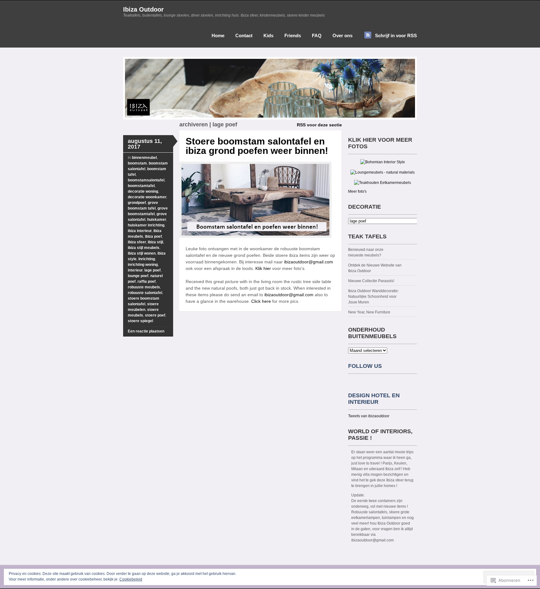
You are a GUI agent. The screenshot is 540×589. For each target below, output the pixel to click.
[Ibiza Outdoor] (270, 118)
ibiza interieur (140, 231)
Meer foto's (357, 191)
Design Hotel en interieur (374, 398)
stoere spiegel (140, 321)
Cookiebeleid (130, 579)
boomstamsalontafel (146, 180)
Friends (292, 35)
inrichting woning (143, 264)
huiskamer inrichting (146, 225)
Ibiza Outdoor (143, 9)
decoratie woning (143, 191)
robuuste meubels (144, 287)
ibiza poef (153, 236)
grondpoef (137, 203)
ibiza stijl (155, 242)
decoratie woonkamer (147, 197)
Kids (268, 35)
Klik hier (263, 268)
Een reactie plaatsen (146, 331)
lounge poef (138, 276)
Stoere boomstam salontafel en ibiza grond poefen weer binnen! (257, 146)
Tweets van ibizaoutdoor (368, 416)
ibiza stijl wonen (142, 253)
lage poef (152, 270)
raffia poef (147, 281)
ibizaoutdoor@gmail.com (308, 261)
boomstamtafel (141, 186)
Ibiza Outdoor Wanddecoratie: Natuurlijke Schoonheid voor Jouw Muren (373, 296)
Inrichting (146, 259)
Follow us (365, 366)
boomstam (137, 163)
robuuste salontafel (145, 293)
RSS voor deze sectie (319, 124)
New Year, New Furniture (369, 312)
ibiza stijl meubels (143, 248)
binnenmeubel (144, 157)
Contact (243, 35)
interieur (135, 270)
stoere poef (155, 315)
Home (218, 35)
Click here (260, 301)
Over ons (342, 35)
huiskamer (156, 219)
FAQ (317, 35)
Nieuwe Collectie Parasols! (371, 281)
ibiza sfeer (137, 242)
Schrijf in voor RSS (396, 35)
